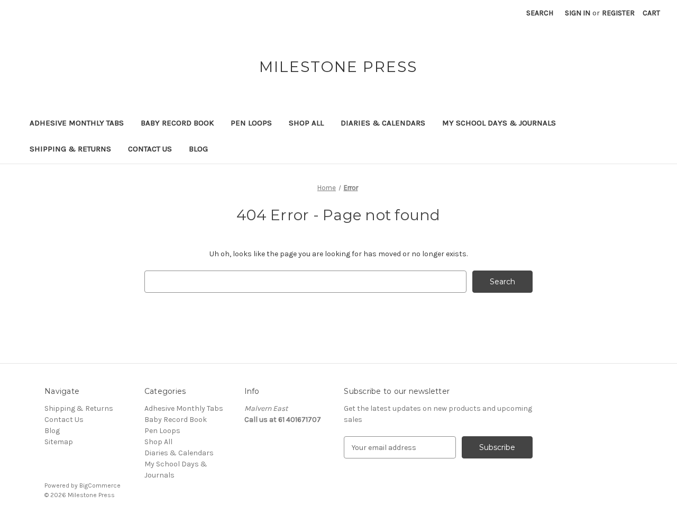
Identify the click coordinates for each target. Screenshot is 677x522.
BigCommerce (100, 485)
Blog (198, 149)
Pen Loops (251, 123)
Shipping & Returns (70, 149)
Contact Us (150, 149)
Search (539, 12)
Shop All (306, 123)
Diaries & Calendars (383, 123)
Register (618, 12)
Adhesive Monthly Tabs (77, 123)
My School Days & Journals (499, 123)
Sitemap (58, 441)
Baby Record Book (177, 123)
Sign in (577, 12)
